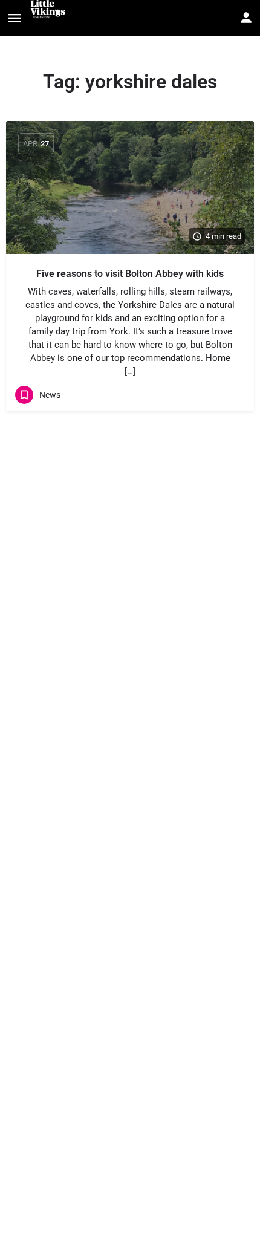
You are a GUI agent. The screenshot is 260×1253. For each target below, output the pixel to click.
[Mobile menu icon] (14, 18)
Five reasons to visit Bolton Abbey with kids (130, 273)
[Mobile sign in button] (246, 17)
